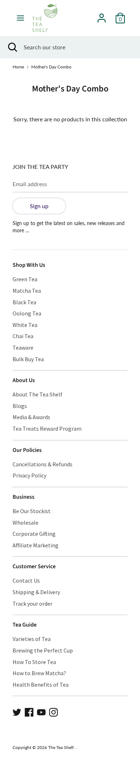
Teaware (23, 347)
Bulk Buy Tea (28, 359)
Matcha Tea (27, 290)
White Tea (25, 324)
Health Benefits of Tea (41, 684)
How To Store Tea (34, 661)
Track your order (32, 603)
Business (23, 497)
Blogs (20, 405)
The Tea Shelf (61, 747)
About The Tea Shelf (37, 394)
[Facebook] (29, 711)
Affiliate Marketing (36, 545)
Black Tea (24, 302)
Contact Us (26, 580)
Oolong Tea (27, 313)
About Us (24, 380)
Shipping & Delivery (36, 592)
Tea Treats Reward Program (47, 428)
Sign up (39, 205)
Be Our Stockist (32, 511)
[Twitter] (17, 711)
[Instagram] (53, 711)
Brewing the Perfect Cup (43, 650)
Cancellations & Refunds (43, 464)
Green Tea (25, 279)
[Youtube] (41, 711)
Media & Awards (31, 417)
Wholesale (25, 522)
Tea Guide (25, 625)
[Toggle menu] (20, 17)
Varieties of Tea (32, 638)
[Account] (101, 15)
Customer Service (34, 566)
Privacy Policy (29, 475)
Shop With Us (29, 265)
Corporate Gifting (34, 533)
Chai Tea (23, 336)
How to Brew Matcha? (39, 673)
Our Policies (27, 450)
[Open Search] (11, 47)
